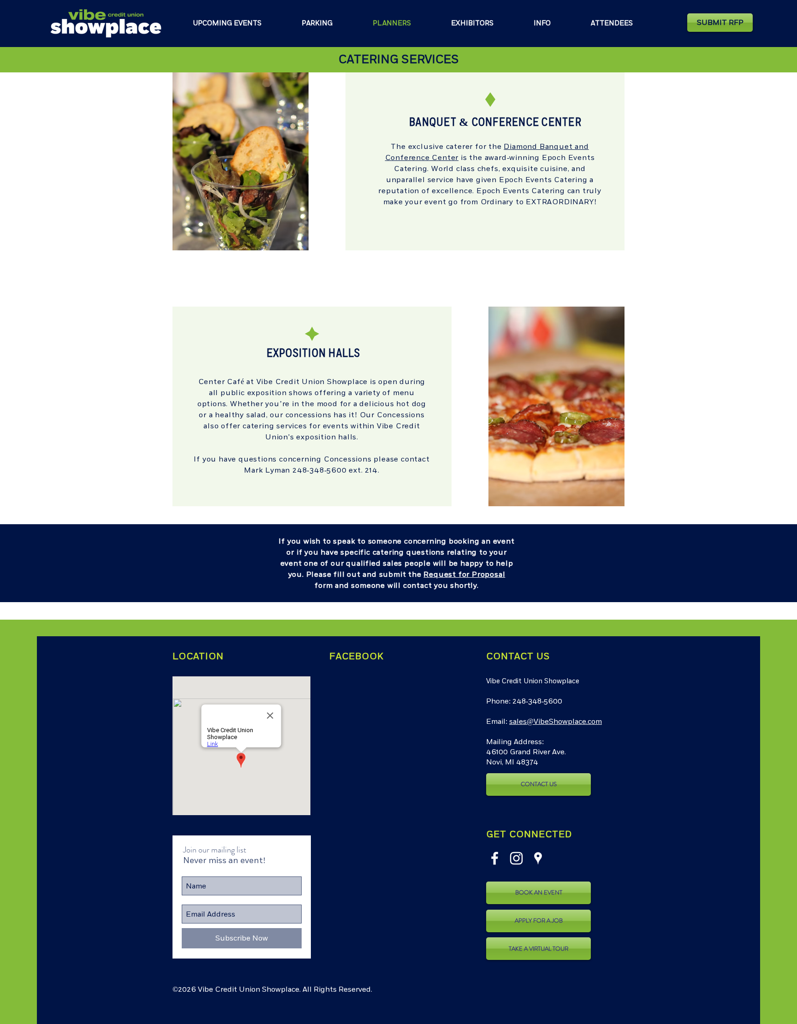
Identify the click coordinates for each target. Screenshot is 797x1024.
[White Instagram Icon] (516, 858)
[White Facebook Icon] (494, 858)
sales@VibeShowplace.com (555, 721)
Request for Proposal (464, 574)
